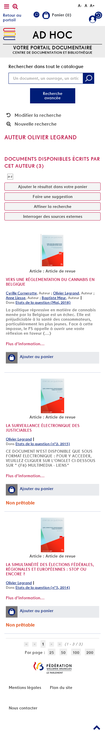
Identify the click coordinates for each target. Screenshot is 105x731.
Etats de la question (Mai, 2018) (43, 302)
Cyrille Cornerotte (21, 293)
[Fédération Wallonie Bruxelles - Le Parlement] (52, 667)
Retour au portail (12, 17)
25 (51, 652)
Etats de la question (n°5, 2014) (42, 587)
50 (63, 652)
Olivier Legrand (66, 293)
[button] (12, 358)
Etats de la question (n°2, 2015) (42, 444)
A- (80, 5)
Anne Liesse (15, 298)
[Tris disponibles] (10, 176)
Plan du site (61, 687)
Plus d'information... (25, 343)
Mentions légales (25, 687)
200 (89, 652)
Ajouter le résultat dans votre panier (52, 186)
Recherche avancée (52, 95)
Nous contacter (23, 708)
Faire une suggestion (53, 196)
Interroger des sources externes (52, 216)
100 (76, 652)
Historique (98, 16)
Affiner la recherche (52, 206)
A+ (92, 5)
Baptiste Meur (54, 298)
